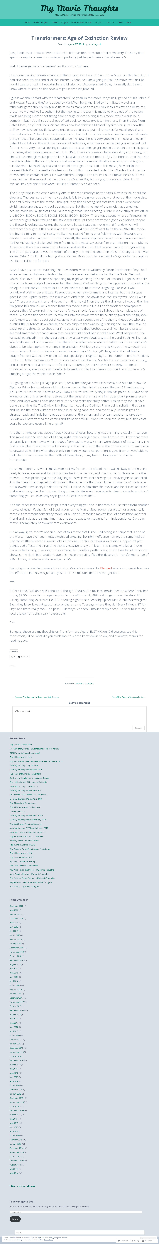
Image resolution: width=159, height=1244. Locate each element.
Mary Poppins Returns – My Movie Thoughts (29, 874)
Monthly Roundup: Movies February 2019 (28, 819)
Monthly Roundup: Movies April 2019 (26, 799)
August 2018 (15, 964)
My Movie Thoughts (79, 8)
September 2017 (17, 1010)
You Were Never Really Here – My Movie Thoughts (32, 870)
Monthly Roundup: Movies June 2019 (26, 769)
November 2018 (17, 952)
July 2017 (13, 1018)
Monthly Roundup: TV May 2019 (24, 786)
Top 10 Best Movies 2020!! (21, 744)
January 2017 (15, 1043)
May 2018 (14, 977)
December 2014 (16, 1148)
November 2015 (17, 1102)
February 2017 (16, 1039)
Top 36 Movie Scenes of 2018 (22, 845)
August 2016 (15, 1064)
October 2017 (15, 1006)
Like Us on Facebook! (22, 1186)
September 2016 (17, 1060)
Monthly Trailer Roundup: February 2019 (27, 832)
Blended (106, 568)
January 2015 (15, 1144)
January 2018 (15, 993)
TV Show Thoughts (59, 22)
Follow (15, 1219)
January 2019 (15, 943)
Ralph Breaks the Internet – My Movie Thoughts (31, 882)
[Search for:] (79, 1232)
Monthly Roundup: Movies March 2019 (26, 815)
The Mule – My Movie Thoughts (24, 865)
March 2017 (15, 1035)
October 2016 (15, 1056)
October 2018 (15, 956)
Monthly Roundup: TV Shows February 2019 (29, 828)
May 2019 (14, 927)
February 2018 (16, 989)
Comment (138, 728)
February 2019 (16, 939)
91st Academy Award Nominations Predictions (30, 849)
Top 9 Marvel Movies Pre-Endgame (25, 807)
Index (120, 22)
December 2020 (16, 906)
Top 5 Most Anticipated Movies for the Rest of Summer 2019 (36, 761)
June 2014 (14, 1173)
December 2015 (16, 1098)
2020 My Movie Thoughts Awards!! (25, 753)
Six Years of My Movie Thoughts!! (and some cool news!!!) (34, 749)
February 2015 (16, 1139)
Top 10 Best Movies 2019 (21, 757)
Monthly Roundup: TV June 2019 (24, 765)
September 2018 (17, 960)
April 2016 (14, 1081)
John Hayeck (94, 44)
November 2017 (17, 1002)
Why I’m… (99, 22)
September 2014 (17, 1160)
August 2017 (15, 1014)
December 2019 (16, 918)
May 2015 (14, 1127)
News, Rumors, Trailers (81, 22)
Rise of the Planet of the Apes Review (129, 697)
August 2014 (15, 1165)
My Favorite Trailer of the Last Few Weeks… (29, 794)
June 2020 (14, 910)
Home (27, 22)
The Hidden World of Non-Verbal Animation (29, 782)
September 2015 (17, 1110)
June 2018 (14, 973)
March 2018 (15, 985)
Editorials (111, 22)
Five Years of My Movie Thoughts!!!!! (25, 774)
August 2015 (15, 1114)
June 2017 (14, 1023)
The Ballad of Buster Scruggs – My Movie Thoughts (32, 878)
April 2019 (14, 931)
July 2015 (13, 1119)
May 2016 (14, 1077)
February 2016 (16, 1089)
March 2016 (15, 1085)
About (128, 22)
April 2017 (14, 1031)
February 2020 (16, 914)
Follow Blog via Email (22, 1201)
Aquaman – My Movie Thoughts (24, 861)
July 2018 (13, 968)
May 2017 (14, 1027)
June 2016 (14, 1073)
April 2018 (14, 981)
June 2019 (14, 922)
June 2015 (14, 1123)
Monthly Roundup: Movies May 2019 (25, 790)
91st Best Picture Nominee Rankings (26, 824)
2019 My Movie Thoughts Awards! (24, 840)
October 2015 (15, 1106)
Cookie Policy (48, 1240)
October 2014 (15, 1156)
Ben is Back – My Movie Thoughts (24, 886)
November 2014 (17, 1152)
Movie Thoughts (40, 22)
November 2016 (17, 1052)
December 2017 (16, 998)
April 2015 (14, 1131)
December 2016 (16, 1048)
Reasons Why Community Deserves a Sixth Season (35, 697)
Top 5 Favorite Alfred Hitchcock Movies (27, 836)
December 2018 (16, 947)
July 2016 (13, 1069)
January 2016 (15, 1094)
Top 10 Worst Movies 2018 (21, 857)
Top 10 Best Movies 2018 (21, 853)
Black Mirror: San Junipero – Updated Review (29, 778)
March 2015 (15, 1135)
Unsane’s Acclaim (17, 811)
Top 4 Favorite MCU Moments (23, 803)
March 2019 (15, 935)
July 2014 (13, 1169)
